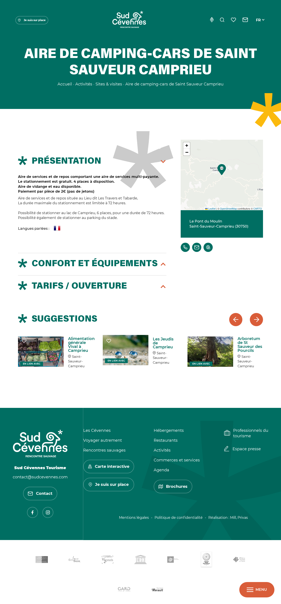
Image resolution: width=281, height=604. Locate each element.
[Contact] (245, 20)
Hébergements (169, 430)
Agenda (161, 470)
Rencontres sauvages (104, 450)
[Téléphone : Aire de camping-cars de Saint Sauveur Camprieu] (185, 247)
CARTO (257, 208)
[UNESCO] (140, 560)
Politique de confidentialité (179, 517)
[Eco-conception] (211, 20)
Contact (44, 493)
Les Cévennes (97, 430)
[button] (222, 169)
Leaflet (212, 208)
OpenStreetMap (228, 208)
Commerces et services (177, 460)
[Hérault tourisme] (157, 590)
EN (258, 25)
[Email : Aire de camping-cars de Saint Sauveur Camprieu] (196, 247)
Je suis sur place (35, 20)
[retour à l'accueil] (129, 20)
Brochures (176, 486)
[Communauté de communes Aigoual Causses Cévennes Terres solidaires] (74, 560)
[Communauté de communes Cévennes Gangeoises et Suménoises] (41, 560)
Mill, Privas (239, 517)
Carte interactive (112, 466)
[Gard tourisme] (124, 590)
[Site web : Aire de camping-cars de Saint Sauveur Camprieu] (208, 247)
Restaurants (166, 440)
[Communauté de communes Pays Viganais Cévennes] (107, 560)
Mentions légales (134, 517)
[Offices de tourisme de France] (239, 560)
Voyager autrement (102, 440)
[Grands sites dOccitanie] (206, 560)
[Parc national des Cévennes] (173, 560)
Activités (162, 450)
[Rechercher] (222, 20)
